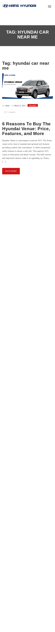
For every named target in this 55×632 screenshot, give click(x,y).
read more (11, 171)
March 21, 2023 (20, 106)
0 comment (11, 112)
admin (7, 106)
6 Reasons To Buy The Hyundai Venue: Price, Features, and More (26, 128)
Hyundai (32, 106)
